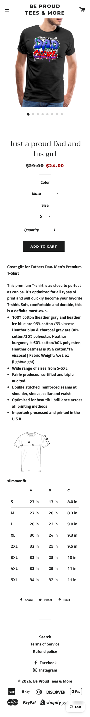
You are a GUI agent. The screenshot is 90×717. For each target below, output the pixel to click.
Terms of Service (45, 644)
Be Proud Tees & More (45, 9)
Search (45, 637)
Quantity (31, 230)
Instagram (47, 670)
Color (45, 182)
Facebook (48, 663)
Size (45, 205)
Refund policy (45, 651)
